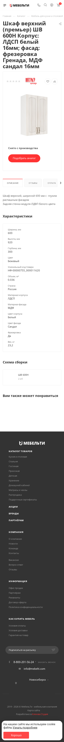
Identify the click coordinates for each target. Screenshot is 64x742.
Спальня (13, 461)
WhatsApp (36, 693)
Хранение (14, 480)
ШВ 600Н (23, 374)
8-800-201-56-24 (23, 662)
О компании (15, 538)
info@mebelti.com (34, 668)
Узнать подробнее (25, 727)
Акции (13, 506)
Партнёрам (16, 520)
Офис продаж (16, 588)
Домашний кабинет (19, 485)
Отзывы (33, 183)
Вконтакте (19, 693)
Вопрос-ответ (16, 564)
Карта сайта (33, 710)
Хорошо (16, 735)
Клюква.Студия (40, 714)
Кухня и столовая (18, 456)
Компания (16, 532)
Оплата (52, 183)
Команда (13, 548)
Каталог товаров (20, 451)
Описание (12, 183)
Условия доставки (18, 630)
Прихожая (14, 470)
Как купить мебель (22, 618)
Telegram (27, 693)
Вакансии (14, 559)
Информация (18, 581)
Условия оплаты (17, 625)
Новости (13, 543)
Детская (13, 475)
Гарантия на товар (18, 635)
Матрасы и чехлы (18, 490)
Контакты (14, 553)
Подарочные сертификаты (23, 499)
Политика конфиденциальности (26, 607)
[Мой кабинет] (51, 5)
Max (45, 693)
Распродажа (15, 494)
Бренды (14, 513)
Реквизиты (14, 597)
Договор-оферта (17, 602)
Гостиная (13, 466)
